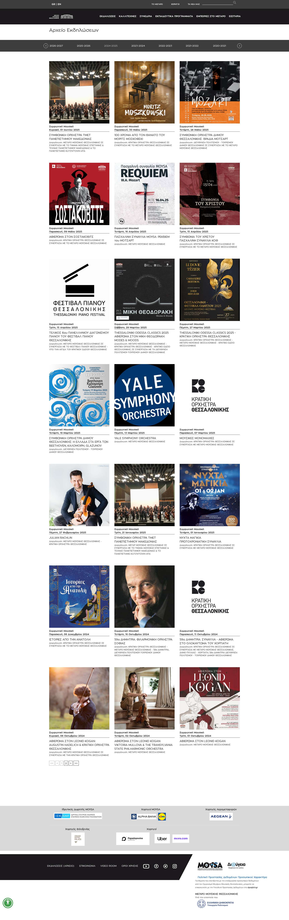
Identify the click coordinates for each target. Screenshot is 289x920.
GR (53, 4)
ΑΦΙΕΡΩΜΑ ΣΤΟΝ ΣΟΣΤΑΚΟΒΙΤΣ (71, 236)
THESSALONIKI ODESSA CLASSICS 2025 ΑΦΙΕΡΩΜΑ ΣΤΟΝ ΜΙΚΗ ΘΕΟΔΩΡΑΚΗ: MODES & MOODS (141, 336)
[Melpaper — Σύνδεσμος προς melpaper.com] (172, 815)
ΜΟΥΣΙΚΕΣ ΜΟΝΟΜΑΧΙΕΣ (197, 438)
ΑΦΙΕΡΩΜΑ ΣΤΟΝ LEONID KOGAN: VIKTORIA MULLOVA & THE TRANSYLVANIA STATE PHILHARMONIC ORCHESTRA (143, 745)
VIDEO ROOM (108, 866)
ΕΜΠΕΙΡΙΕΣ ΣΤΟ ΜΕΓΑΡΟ (211, 16)
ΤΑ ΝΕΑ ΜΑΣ (194, 4)
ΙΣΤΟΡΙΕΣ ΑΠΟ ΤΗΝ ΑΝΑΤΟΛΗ (69, 639)
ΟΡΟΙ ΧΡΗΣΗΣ (130, 866)
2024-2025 (111, 45)
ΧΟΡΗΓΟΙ (175, 4)
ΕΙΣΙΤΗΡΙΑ (235, 16)
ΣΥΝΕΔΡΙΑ (146, 16)
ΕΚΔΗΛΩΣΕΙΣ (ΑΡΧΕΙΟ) (60, 866)
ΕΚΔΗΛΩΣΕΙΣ (108, 16)
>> (76, 763)
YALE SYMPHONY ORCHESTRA (135, 438)
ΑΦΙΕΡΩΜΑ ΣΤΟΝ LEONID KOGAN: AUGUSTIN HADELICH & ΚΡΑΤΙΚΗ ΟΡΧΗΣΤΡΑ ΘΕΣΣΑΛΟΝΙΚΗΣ (79, 745)
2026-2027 (56, 45)
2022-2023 (165, 45)
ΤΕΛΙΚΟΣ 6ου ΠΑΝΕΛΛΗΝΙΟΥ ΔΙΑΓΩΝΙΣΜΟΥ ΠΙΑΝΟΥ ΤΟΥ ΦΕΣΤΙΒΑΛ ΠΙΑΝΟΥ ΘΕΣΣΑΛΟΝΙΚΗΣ (79, 336)
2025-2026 (83, 45)
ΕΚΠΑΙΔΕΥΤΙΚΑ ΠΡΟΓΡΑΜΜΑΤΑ (174, 16)
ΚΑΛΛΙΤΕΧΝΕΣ (127, 16)
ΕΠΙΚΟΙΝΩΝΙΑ (87, 866)
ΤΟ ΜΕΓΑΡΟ (157, 4)
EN (59, 4)
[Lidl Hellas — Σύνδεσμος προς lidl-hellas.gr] (157, 815)
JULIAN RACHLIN (60, 537)
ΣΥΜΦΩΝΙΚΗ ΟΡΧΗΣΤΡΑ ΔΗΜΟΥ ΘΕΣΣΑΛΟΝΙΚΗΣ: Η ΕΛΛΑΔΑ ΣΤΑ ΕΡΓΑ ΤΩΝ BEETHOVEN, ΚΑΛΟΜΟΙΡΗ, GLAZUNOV (78, 442)
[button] (7, 902)
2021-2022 (192, 45)
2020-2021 (219, 45)
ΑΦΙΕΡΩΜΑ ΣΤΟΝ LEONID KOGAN (202, 741)
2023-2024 (138, 45)
